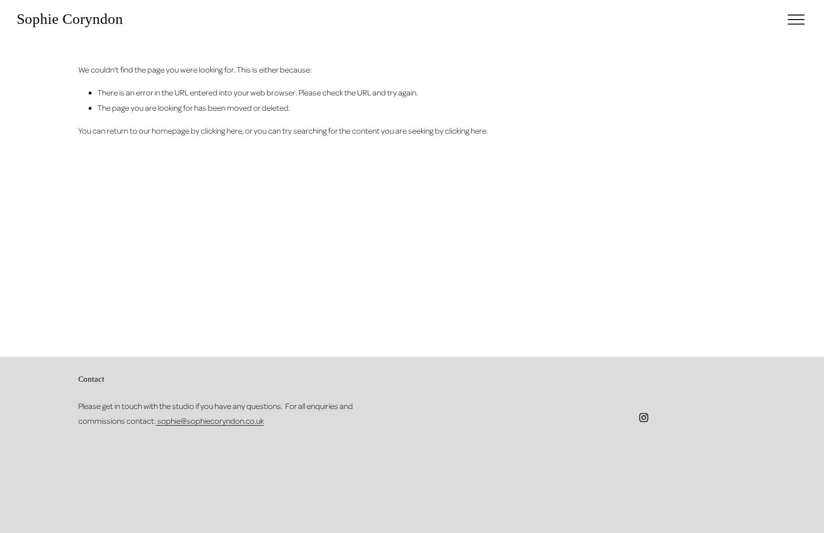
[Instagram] (644, 417)
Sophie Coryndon (70, 19)
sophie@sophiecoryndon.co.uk (210, 421)
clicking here (221, 130)
